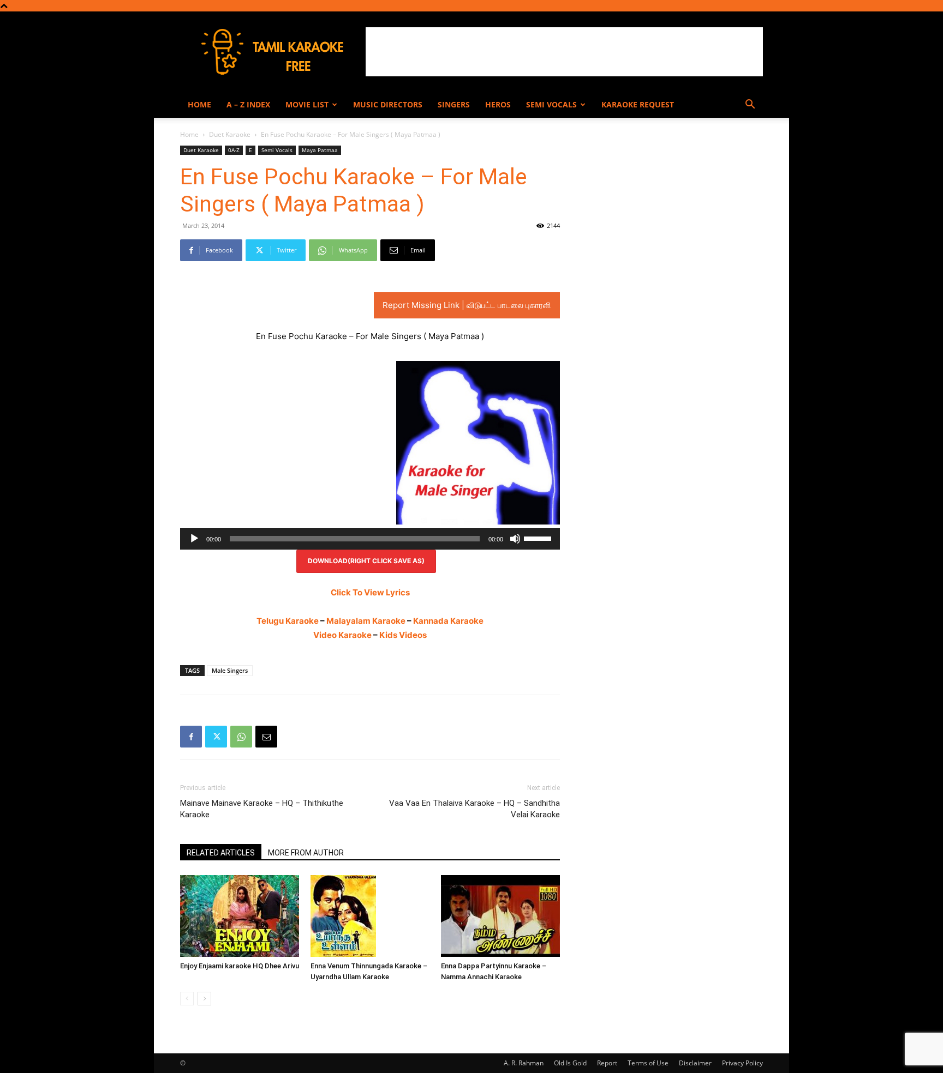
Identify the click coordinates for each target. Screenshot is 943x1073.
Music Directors (387, 104)
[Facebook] (191, 737)
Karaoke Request (637, 104)
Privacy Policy (742, 1063)
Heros (498, 104)
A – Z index (248, 104)
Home (199, 104)
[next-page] (204, 998)
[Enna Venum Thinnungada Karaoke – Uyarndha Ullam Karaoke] (370, 916)
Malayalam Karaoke (365, 621)
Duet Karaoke (229, 134)
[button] (750, 105)
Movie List (307, 104)
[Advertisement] (564, 51)
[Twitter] (216, 737)
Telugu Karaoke (287, 621)
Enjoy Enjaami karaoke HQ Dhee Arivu (239, 966)
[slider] (539, 537)
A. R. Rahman (524, 1063)
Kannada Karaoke (448, 621)
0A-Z (234, 150)
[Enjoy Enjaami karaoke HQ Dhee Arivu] (239, 916)
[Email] (266, 737)
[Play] (194, 538)
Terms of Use (648, 1063)
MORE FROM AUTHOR (306, 852)
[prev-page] (187, 998)
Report (607, 1063)
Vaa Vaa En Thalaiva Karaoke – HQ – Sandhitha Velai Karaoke (474, 808)
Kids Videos (403, 635)
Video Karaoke (342, 635)
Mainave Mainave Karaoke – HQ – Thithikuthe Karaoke (261, 808)
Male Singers (230, 670)
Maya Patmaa (320, 150)
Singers (454, 104)
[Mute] (515, 538)
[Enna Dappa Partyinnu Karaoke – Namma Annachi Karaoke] (500, 916)
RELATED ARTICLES (221, 852)
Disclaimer (695, 1063)
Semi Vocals (551, 104)
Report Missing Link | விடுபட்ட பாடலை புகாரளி (467, 305)
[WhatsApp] (241, 737)
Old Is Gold (570, 1063)
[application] (370, 539)
